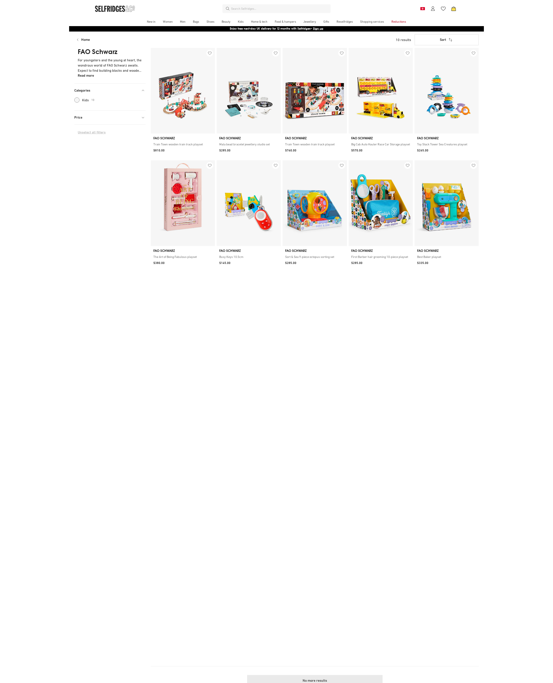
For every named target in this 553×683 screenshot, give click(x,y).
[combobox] (280, 8)
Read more (86, 75)
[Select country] (422, 8)
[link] (182, 144)
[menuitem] (151, 21)
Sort (443, 40)
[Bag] (453, 8)
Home (85, 40)
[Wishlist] (443, 8)
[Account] (433, 8)
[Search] (227, 8)
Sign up (318, 28)
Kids (88, 100)
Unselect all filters (92, 132)
